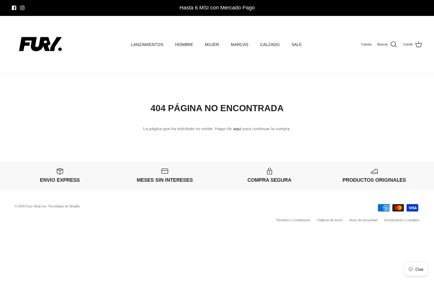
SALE (296, 44)
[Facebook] (14, 8)
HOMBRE (184, 44)
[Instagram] (22, 8)
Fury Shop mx (36, 206)
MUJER (212, 44)
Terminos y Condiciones (293, 220)
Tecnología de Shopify (64, 206)
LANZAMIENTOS (147, 44)
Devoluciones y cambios (401, 220)
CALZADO (270, 44)
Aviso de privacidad (363, 220)
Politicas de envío (329, 220)
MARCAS (239, 44)
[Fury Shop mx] (41, 45)
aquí (237, 128)
